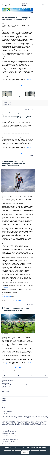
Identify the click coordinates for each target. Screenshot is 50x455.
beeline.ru (6, 286)
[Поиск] (39, 4)
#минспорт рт (24, 370)
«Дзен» (16, 85)
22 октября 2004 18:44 (29, 109)
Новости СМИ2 (7, 102)
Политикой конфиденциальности (38, 450)
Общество (31, 12)
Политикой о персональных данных (22, 450)
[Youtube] (45, 375)
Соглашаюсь (25, 452)
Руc (3, 4)
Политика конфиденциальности (8, 441)
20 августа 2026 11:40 (29, 304)
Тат (9, 4)
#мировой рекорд (14, 370)
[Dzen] (31, 375)
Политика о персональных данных (9, 431)
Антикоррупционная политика (8, 433)
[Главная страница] (24, 5)
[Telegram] (18, 375)
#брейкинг (5, 370)
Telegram (21, 85)
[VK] (4, 375)
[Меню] (47, 4)
